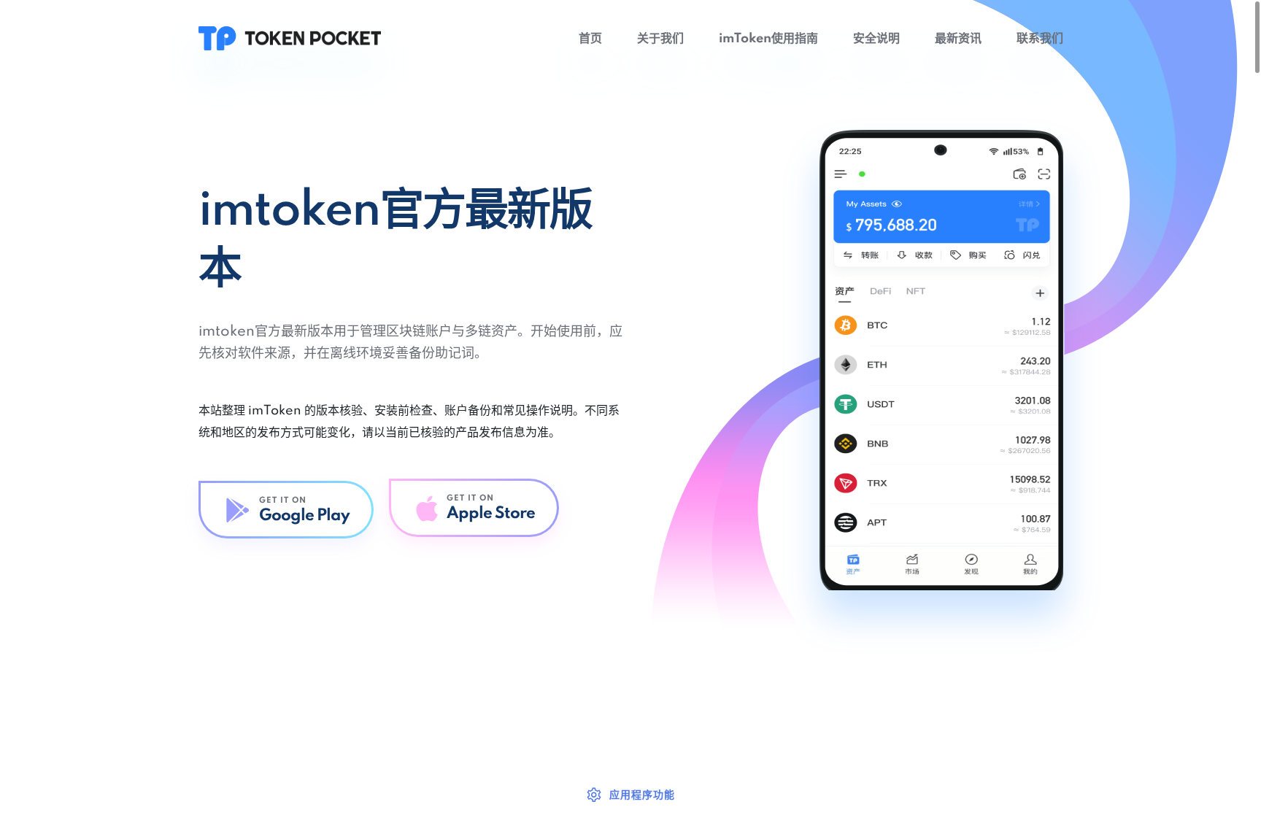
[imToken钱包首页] (289, 38)
